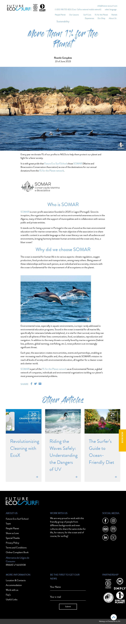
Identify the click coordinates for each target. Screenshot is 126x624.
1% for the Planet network (51, 170)
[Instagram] (113, 521)
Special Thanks (13, 538)
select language (110, 9)
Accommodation (14, 585)
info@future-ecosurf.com (107, 6)
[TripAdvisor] (105, 529)
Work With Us (58, 513)
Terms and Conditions (16, 547)
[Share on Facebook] (32, 384)
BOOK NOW (122, 437)
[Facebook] (105, 521)
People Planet (60, 15)
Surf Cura (87, 15)
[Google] (113, 529)
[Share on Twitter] (35, 384)
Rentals (114, 15)
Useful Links (11, 599)
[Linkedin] (105, 537)
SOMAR (77, 163)
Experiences (89, 18)
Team (8, 523)
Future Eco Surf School (55, 163)
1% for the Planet (101, 15)
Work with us (12, 590)
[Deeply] (120, 583)
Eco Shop (101, 18)
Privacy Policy (12, 543)
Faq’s (8, 594)
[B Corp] (108, 583)
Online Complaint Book (17, 552)
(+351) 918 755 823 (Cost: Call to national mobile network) (78, 9)
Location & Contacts (16, 580)
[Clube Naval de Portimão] (108, 597)
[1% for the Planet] (120, 597)
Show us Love (12, 533)
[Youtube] (113, 537)
